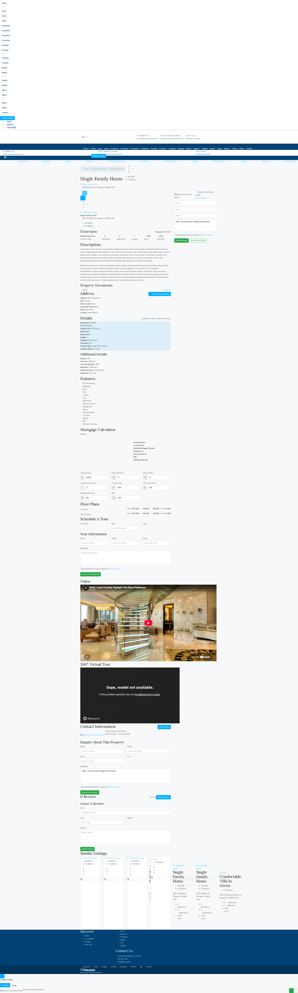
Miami (87, 936)
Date (113, 524)
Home (4, 3)
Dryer (85, 389)
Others (4, 90)
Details (68, 161)
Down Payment (117, 473)
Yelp (141, 967)
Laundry (86, 395)
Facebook (87, 967)
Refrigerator (87, 407)
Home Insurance (149, 483)
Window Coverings (90, 424)
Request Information (90, 792)
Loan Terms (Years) (88, 483)
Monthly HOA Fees (87, 493)
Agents (122, 940)
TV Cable (86, 415)
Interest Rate (148, 473)
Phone (114, 538)
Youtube (148, 967)
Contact (5, 113)
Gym (84, 392)
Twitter (96, 967)
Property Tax (117, 483)
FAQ (121, 943)
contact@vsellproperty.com (148, 139)
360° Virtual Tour (219, 161)
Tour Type (84, 524)
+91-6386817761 (143, 136)
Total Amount (85, 473)
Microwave (87, 401)
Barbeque (86, 386)
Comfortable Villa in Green (230, 881)
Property (5, 45)
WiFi (84, 421)
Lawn (85, 398)
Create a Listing (7, 118)
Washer (86, 418)
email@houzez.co (124, 962)
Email (145, 538)
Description (23, 161)
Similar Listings (290, 161)
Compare (5, 985)
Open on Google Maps (160, 294)
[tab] (84, 193)
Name (82, 538)
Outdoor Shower (89, 404)
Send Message (181, 240)
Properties (6, 26)
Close (14, 986)
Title (82, 818)
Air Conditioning (89, 383)
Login (8, 122)
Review (83, 828)
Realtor (4, 68)
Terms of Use (113, 569)
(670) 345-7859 (124, 734)
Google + (104, 967)
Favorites (10, 127)
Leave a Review (163, 797)
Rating (129, 818)
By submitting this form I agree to (100, 569)
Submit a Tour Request (90, 574)
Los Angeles (89, 939)
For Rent (154, 859)
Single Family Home (98, 169)
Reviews (265, 161)
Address (46, 161)
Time (145, 524)
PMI (113, 493)
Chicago (88, 942)
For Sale (83, 184)
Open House (92, 184)
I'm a (129, 756)
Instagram (123, 967)
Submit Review (87, 849)
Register (9, 124)
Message (84, 548)
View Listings (164, 727)
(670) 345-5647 (110, 734)
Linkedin (113, 967)
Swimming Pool (89, 412)
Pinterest (133, 967)
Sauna (85, 409)
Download (167, 290)
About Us (123, 934)
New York (88, 945)
